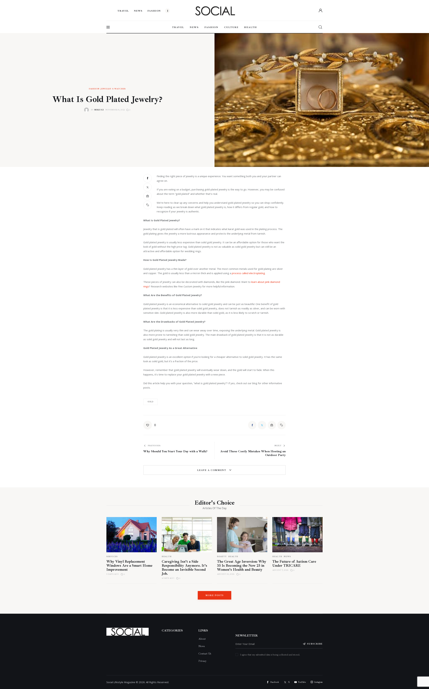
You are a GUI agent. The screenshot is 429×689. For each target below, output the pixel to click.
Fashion (94, 89)
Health (166, 556)
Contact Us (204, 653)
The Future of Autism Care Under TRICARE (294, 563)
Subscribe (315, 644)
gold (150, 402)
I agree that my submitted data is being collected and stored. (270, 654)
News (287, 556)
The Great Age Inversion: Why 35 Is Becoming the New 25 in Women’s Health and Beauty (241, 565)
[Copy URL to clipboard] (147, 205)
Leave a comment (212, 470)
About (202, 639)
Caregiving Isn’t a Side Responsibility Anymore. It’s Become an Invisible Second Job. (184, 567)
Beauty (222, 556)
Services (112, 556)
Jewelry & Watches (113, 89)
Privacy (202, 661)
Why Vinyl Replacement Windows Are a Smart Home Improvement (129, 565)
